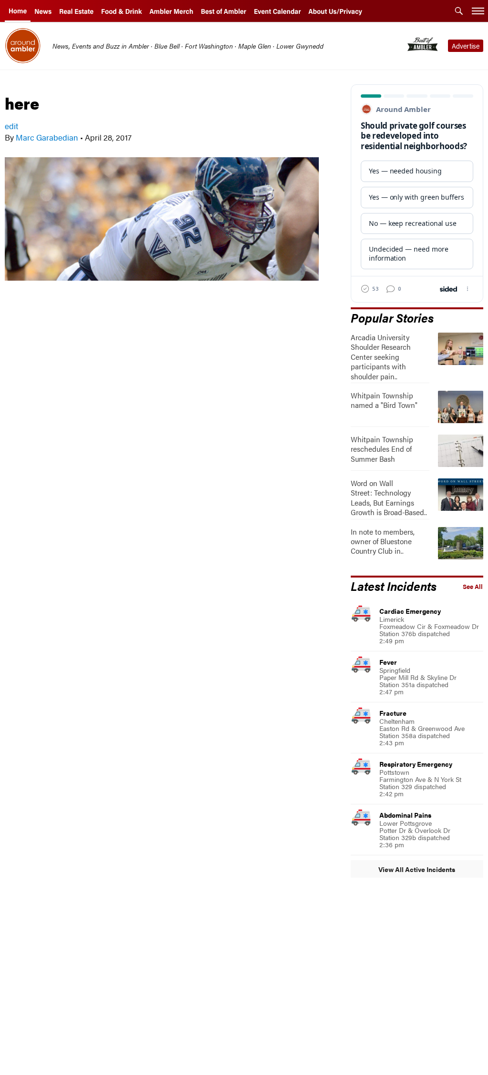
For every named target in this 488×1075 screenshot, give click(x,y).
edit (11, 126)
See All (473, 586)
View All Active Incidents (416, 869)
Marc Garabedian (47, 137)
